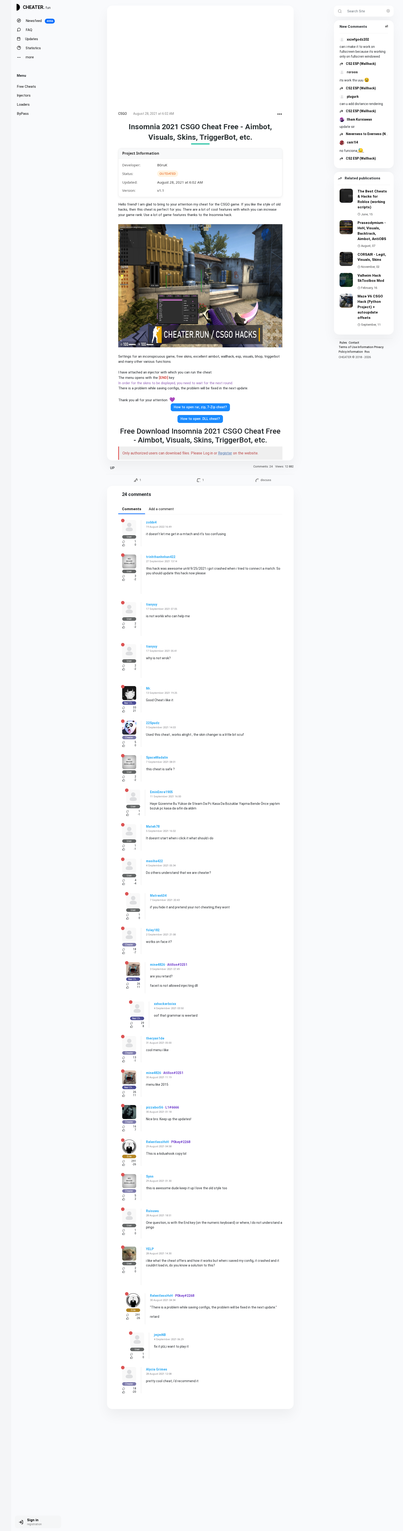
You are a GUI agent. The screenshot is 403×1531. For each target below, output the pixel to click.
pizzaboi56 (154, 1107)
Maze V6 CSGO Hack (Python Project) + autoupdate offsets (370, 307)
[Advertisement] (200, 59)
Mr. (148, 688)
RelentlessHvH (157, 1142)
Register (225, 453)
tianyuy (151, 604)
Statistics (33, 48)
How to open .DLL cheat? (200, 419)
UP (112, 468)
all (386, 26)
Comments (131, 509)
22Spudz (153, 723)
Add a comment (161, 509)
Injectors (24, 95)
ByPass (23, 114)
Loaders (23, 104)
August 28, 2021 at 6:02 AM (153, 113)
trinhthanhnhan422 (160, 557)
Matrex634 (158, 895)
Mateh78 (153, 826)
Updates (31, 39)
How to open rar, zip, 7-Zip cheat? (200, 407)
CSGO (122, 113)
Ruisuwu (152, 1211)
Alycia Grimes (156, 1369)
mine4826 (157, 964)
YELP (150, 1249)
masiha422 (154, 861)
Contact (354, 342)
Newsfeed (39, 21)
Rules (343, 342)
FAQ (28, 30)
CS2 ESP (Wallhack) (360, 64)
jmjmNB (160, 1335)
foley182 (153, 930)
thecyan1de (155, 1038)
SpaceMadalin (157, 757)
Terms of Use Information (356, 347)
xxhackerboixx (165, 1004)
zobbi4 (151, 522)
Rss (367, 351)
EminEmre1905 (161, 792)
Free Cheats (26, 86)
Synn (149, 1176)
